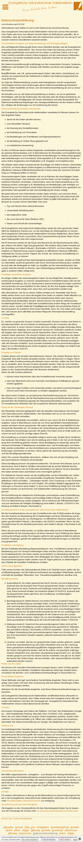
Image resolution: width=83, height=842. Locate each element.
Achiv (9, 830)
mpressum (71, 830)
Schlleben (43, 827)
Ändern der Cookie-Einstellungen (17, 818)
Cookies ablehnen (64, 839)
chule (19, 827)
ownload (57, 830)
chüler (75, 827)
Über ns (30, 827)
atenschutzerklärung (45, 833)
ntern (17, 830)
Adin (25, 830)
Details (75, 839)
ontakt (46, 830)
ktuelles (8, 827)
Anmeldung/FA (60, 827)
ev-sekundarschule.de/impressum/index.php (57, 811)
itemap (35, 830)
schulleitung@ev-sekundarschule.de (24, 801)
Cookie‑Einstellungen (48, 839)
